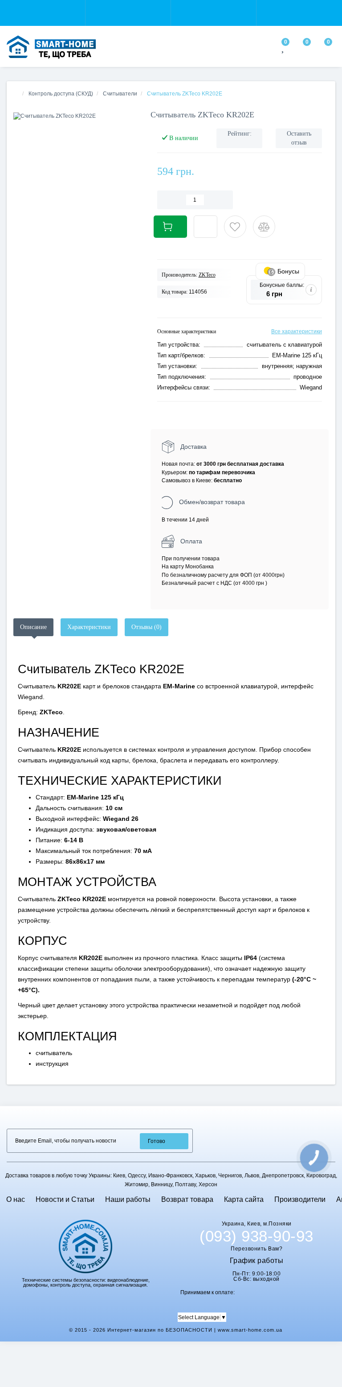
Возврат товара (187, 1199)
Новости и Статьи (65, 1199)
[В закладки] (235, 226)
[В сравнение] (264, 226)
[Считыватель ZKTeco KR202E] (75, 116)
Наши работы (128, 1199)
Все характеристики (296, 331)
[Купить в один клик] (205, 226)
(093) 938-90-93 (257, 1236)
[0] (283, 49)
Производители (300, 1199)
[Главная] (16, 94)
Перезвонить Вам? (256, 1249)
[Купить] (170, 226)
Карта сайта (244, 1199)
